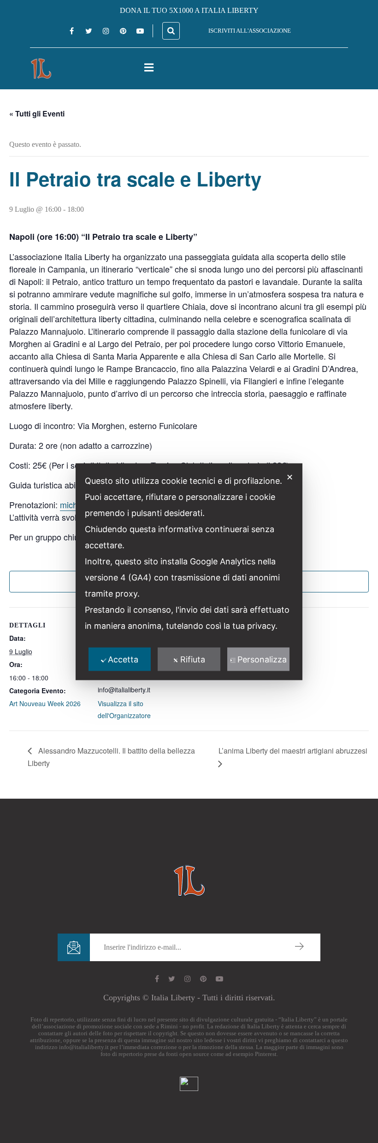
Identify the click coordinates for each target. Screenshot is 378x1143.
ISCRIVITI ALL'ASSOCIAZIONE (249, 30)
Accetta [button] (123, 659)
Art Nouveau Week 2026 (45, 703)
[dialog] (189, 571)
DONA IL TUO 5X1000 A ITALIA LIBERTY (189, 10)
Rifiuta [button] (192, 659)
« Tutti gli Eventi (37, 113)
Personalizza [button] (262, 659)
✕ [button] (289, 477)
